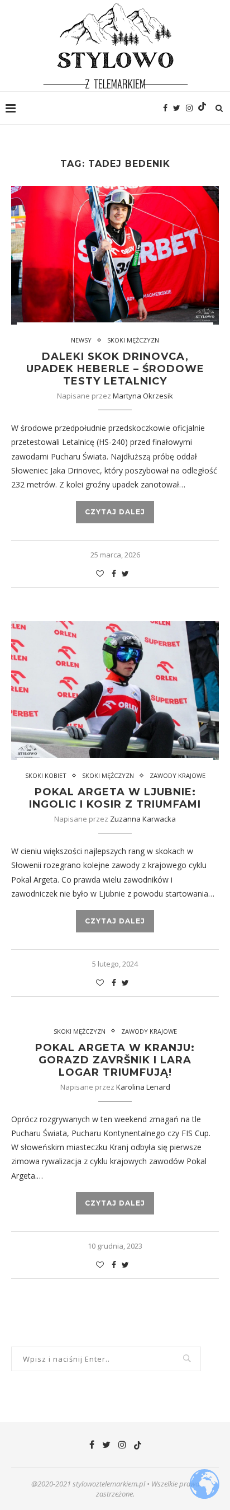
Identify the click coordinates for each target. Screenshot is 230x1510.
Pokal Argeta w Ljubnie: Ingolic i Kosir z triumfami (115, 798)
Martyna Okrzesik (143, 396)
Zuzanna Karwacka (143, 819)
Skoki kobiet (45, 775)
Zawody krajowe (177, 775)
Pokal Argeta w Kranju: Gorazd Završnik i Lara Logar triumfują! (115, 1060)
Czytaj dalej (115, 512)
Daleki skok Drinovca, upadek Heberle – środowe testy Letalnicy (115, 368)
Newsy (81, 340)
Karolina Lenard (143, 1087)
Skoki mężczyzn (133, 340)
